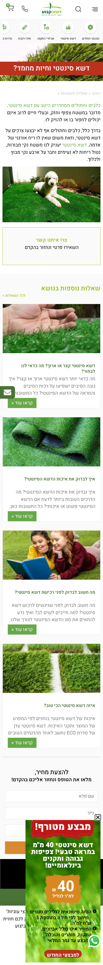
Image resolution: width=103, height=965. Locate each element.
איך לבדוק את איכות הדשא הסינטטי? (59, 479)
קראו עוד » (22, 402)
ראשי (96, 93)
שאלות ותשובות (74, 93)
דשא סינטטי (74, 145)
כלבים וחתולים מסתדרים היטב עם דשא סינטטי (54, 105)
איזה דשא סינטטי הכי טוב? (69, 705)
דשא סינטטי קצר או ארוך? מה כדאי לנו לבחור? (58, 368)
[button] (95, 10)
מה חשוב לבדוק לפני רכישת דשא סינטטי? (55, 592)
